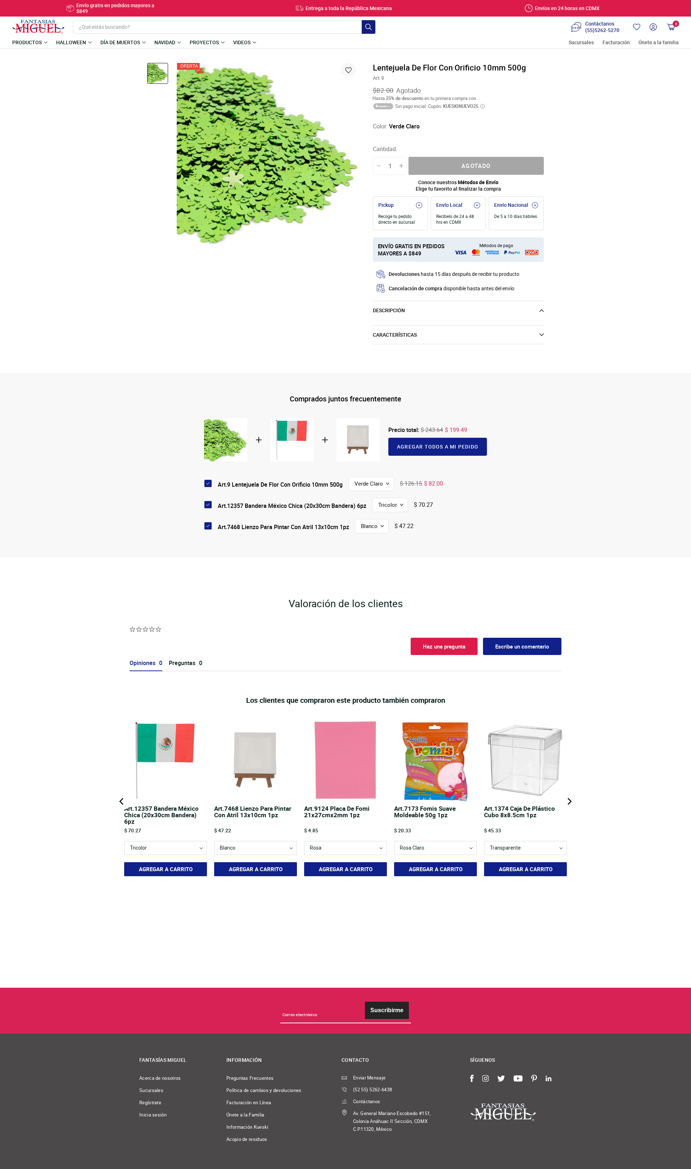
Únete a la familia (658, 43)
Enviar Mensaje (369, 1077)
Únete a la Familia (245, 1114)
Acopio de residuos (246, 1139)
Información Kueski (247, 1127)
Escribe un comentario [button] (522, 646)
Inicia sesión (153, 1114)
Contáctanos (366, 1101)
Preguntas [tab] (182, 663)
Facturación (616, 43)
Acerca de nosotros (160, 1078)
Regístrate (150, 1102)
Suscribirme (386, 1010)
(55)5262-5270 (602, 30)
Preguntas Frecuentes (250, 1078)
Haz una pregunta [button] (444, 646)
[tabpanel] (267, 153)
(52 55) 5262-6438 (372, 1089)
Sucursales (581, 43)
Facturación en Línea (248, 1102)
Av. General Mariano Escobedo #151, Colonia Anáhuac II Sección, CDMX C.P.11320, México (392, 1121)
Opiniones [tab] (142, 663)
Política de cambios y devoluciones (264, 1090)
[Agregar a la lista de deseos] (348, 70)
